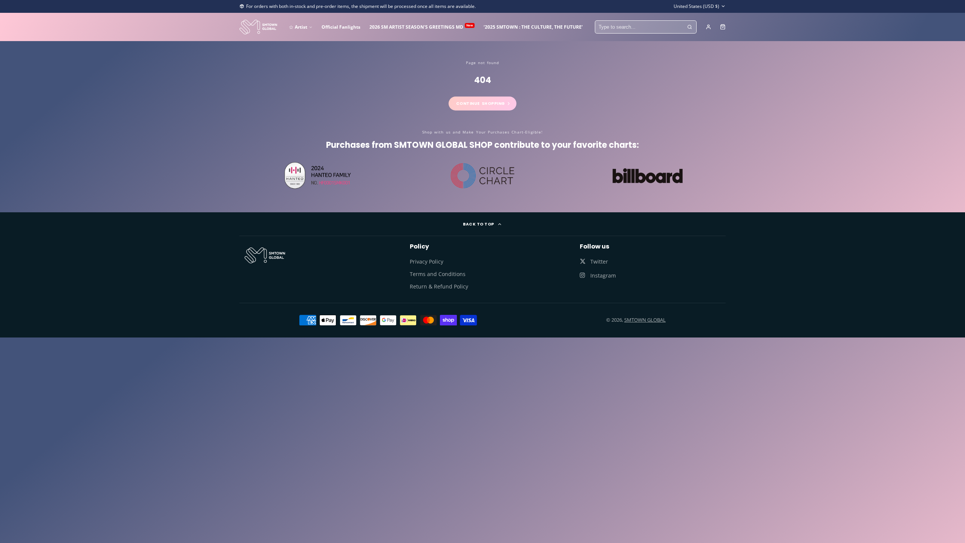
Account (708, 27)
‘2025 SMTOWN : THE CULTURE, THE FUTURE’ (533, 27)
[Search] (689, 27)
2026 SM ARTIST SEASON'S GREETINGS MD (421, 26)
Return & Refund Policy (439, 286)
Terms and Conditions (438, 274)
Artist (301, 27)
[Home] (258, 27)
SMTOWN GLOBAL (645, 319)
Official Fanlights (341, 27)
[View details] (264, 255)
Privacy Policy (426, 261)
